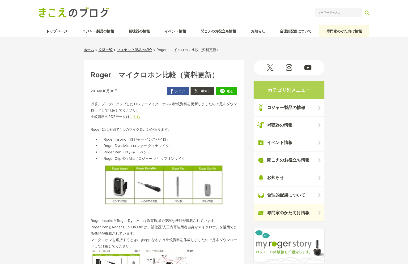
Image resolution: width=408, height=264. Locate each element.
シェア (180, 91)
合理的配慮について (296, 31)
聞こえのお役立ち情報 (218, 31)
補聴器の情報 (139, 31)
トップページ (56, 31)
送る (230, 91)
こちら (135, 116)
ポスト (206, 91)
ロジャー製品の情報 (98, 31)
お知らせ (258, 31)
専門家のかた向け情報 (344, 31)
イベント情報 (175, 31)
